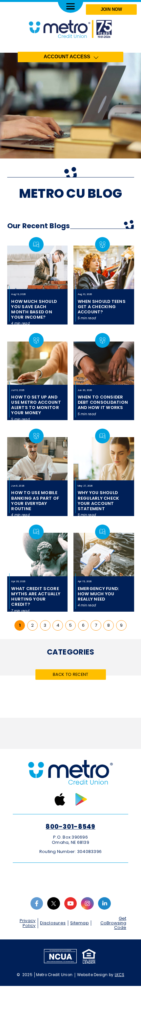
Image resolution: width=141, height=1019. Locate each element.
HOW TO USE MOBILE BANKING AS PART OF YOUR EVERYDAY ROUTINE (35, 500)
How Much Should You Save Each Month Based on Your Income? (34, 309)
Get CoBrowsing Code (113, 923)
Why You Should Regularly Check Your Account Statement (98, 500)
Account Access (67, 56)
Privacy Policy (28, 923)
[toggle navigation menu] (70, 6)
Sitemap (79, 922)
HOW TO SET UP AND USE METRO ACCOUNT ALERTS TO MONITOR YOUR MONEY (36, 405)
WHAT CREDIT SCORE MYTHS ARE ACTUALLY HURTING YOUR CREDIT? (35, 596)
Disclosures (53, 922)
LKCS (119, 974)
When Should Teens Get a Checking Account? (102, 306)
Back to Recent (71, 674)
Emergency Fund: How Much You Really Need (98, 593)
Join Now (111, 9)
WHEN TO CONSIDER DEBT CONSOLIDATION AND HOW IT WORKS (103, 402)
